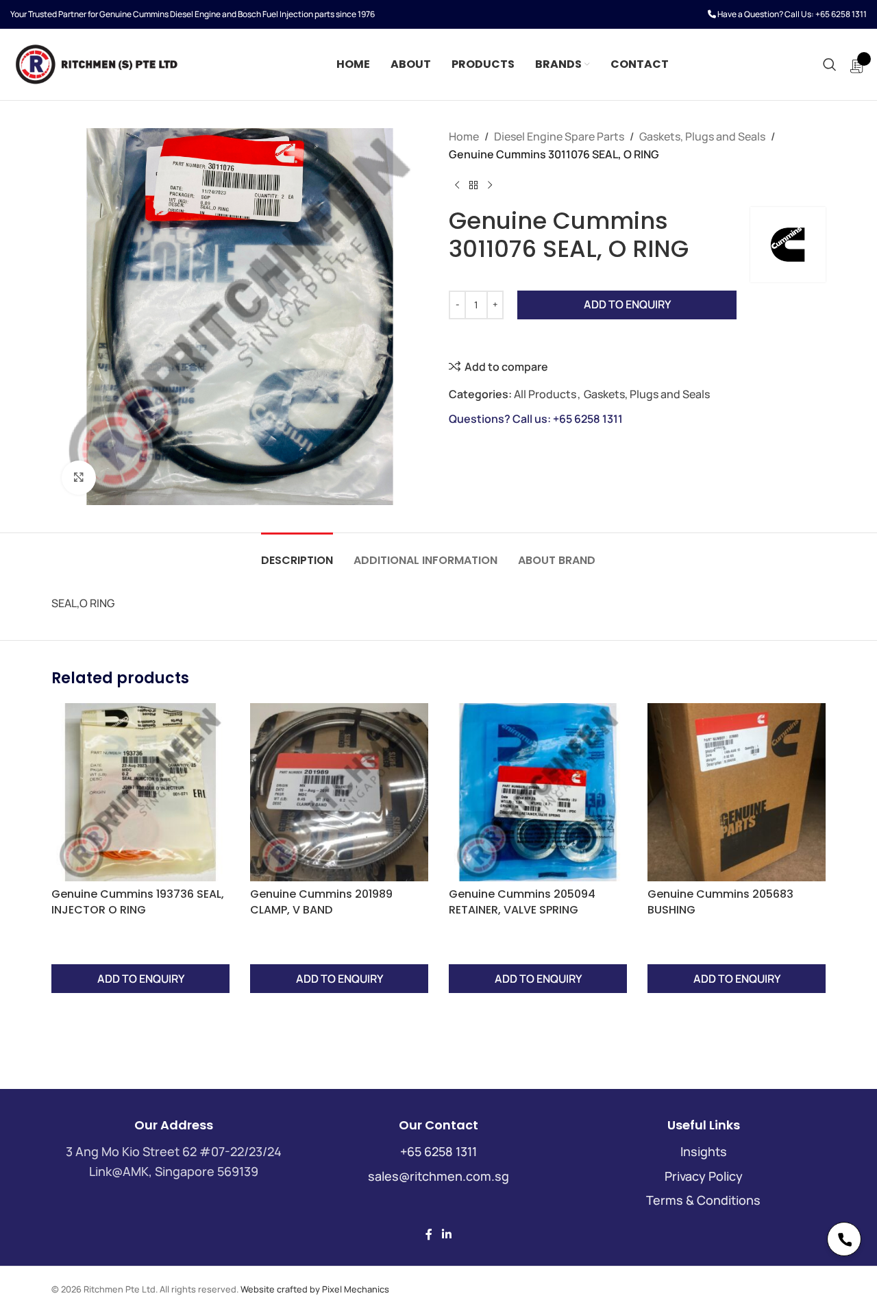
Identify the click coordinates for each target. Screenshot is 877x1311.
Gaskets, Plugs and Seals (702, 136)
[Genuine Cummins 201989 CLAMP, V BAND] (339, 792)
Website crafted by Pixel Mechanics (314, 1289)
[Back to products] (473, 185)
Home (464, 136)
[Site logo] (96, 63)
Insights (703, 1151)
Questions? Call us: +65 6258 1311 (536, 418)
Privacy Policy (704, 1176)
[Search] (829, 64)
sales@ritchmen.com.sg (438, 1176)
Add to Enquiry (627, 304)
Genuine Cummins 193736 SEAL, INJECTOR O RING (137, 901)
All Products (545, 394)
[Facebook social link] (429, 1234)
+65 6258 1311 (841, 14)
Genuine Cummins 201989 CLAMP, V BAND (321, 901)
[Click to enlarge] (79, 478)
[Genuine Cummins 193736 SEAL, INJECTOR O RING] (140, 792)
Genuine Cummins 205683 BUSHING (720, 901)
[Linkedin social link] (446, 1234)
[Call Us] (844, 1239)
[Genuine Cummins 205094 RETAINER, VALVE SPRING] (538, 792)
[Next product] (490, 185)
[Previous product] (457, 185)
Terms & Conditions (703, 1200)
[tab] (297, 553)
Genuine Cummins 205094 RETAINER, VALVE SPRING (522, 901)
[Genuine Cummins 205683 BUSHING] (736, 792)
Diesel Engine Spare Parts (559, 136)
